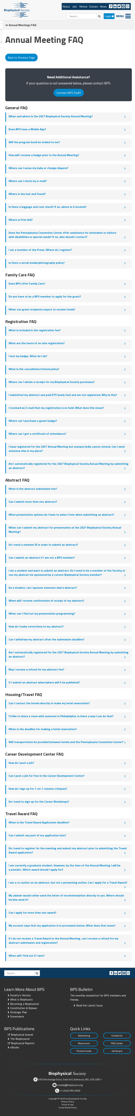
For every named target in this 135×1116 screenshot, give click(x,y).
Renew (83, 6)
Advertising (84, 1035)
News (103, 6)
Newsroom (84, 1043)
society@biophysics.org (70, 1085)
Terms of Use (67, 1104)
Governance (17, 1016)
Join (74, 6)
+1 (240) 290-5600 (70, 1090)
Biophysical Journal (22, 1034)
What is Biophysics (21, 999)
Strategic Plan (18, 1012)
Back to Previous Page (21, 57)
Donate (93, 6)
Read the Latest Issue (89, 1005)
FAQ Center (117, 1043)
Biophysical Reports (22, 1043)
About (66, 6)
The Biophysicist (20, 1039)
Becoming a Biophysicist (24, 1004)
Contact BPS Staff (68, 92)
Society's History (20, 995)
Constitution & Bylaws (23, 1008)
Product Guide (84, 1051)
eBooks (14, 1047)
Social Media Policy (68, 1107)
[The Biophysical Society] (17, 10)
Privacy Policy (67, 1101)
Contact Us (117, 1035)
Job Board (117, 1051)
